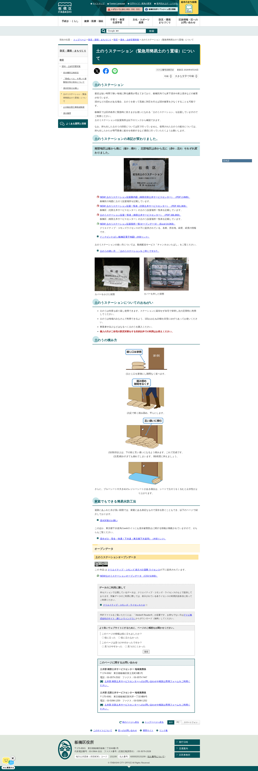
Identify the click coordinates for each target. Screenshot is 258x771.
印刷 (166, 76)
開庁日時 (183, 742)
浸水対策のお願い (109, 520)
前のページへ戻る (130, 722)
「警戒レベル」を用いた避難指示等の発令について (74, 80)
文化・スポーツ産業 (141, 21)
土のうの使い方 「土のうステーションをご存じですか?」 (129, 251)
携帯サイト (148, 730)
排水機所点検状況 (71, 73)
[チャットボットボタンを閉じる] (12, 758)
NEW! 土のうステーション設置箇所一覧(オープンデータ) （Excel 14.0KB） (137, 224)
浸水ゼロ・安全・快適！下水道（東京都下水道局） (133, 538)
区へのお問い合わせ (127, 730)
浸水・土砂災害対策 (129, 40)
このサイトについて (102, 730)
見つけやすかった (113, 646)
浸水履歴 (67, 113)
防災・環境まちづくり (165, 21)
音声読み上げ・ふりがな (167, 3)
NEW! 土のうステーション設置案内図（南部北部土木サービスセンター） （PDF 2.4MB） (145, 197)
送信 (146, 652)
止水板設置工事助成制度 (74, 107)
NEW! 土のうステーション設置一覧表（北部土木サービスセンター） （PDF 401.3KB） (144, 206)
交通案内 (183, 748)
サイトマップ (99, 3)
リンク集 (163, 730)
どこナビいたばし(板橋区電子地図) (125, 237)
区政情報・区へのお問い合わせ (188, 21)
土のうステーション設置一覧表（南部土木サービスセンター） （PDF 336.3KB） (140, 215)
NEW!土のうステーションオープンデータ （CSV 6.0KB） (129, 576)
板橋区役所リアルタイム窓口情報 (162, 9)
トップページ (79, 40)
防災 (116, 40)
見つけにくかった (136, 646)
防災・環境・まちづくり (99, 40)
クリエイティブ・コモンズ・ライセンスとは (124, 605)
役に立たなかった (130, 637)
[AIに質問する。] (8, 763)
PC (178, 722)
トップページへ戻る (154, 722)
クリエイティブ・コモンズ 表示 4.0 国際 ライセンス (134, 569)
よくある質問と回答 (76, 123)
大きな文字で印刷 (184, 76)
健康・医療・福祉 (93, 21)
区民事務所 (184, 755)
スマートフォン (191, 722)
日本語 (226, 161)
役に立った (110, 637)
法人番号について (156, 756)
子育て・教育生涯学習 (117, 21)
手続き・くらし (70, 21)
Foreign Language (117, 3)
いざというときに (126, 9)
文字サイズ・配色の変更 (140, 3)
